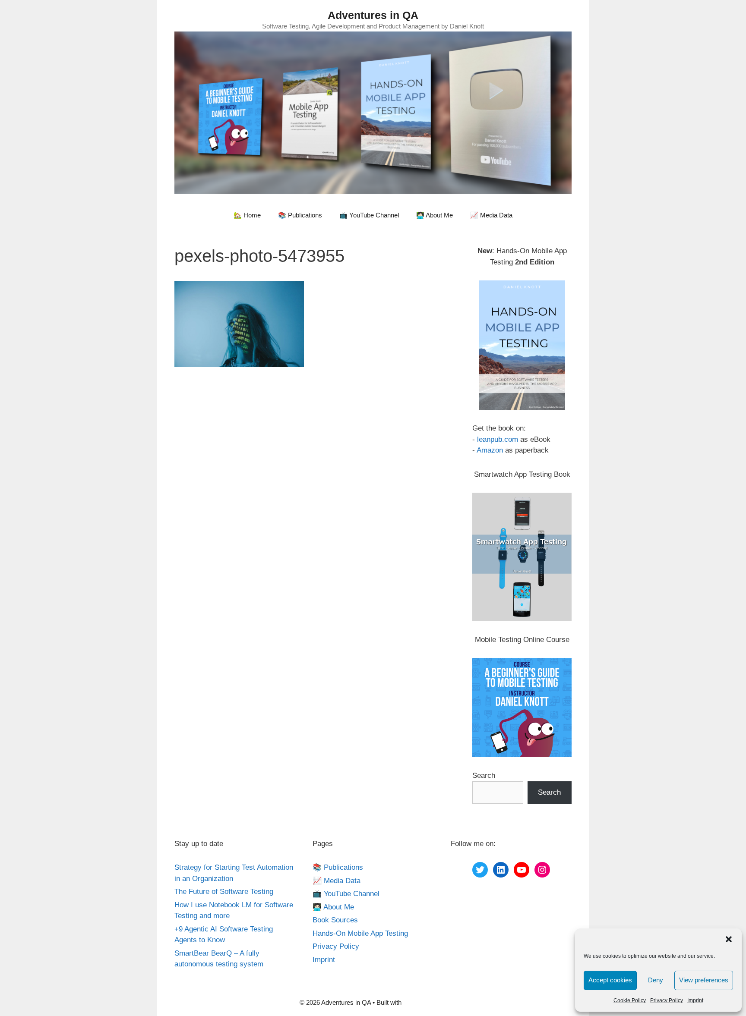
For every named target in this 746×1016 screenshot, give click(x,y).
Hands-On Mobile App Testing (360, 933)
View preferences (703, 980)
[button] (728, 939)
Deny (655, 980)
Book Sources (335, 920)
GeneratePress (424, 1002)
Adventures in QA (373, 15)
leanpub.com (497, 439)
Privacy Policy (666, 1000)
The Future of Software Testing (223, 891)
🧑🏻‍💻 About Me (434, 215)
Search (483, 775)
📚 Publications (300, 215)
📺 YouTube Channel (369, 215)
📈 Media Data (491, 215)
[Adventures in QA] (373, 112)
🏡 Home (247, 215)
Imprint (695, 1000)
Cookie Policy (629, 1000)
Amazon (490, 450)
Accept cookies (610, 980)
